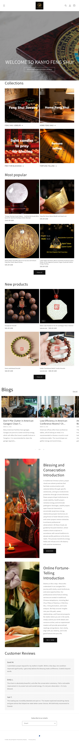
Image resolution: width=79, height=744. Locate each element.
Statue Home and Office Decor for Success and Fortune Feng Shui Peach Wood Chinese (20, 261)
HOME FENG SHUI (47, 125)
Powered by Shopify (22, 739)
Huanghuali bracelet (10, 325)
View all (39, 272)
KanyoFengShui (13, 739)
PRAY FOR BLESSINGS (13, 166)
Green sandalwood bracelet (12, 368)
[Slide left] (35, 449)
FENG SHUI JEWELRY (13, 125)
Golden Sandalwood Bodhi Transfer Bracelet (52, 368)
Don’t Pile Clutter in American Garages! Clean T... (18, 422)
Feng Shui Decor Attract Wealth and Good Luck (53, 216)
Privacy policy (32, 739)
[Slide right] (44, 449)
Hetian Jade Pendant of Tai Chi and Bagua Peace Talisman (56, 325)
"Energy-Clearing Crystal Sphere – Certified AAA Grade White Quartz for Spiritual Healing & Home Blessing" (22, 217)
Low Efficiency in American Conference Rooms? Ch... (53, 422)
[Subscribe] (55, 723)
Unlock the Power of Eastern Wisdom (39, 69)
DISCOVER (49, 551)
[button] (4, 5)
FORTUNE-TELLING (47, 166)
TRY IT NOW (50, 640)
